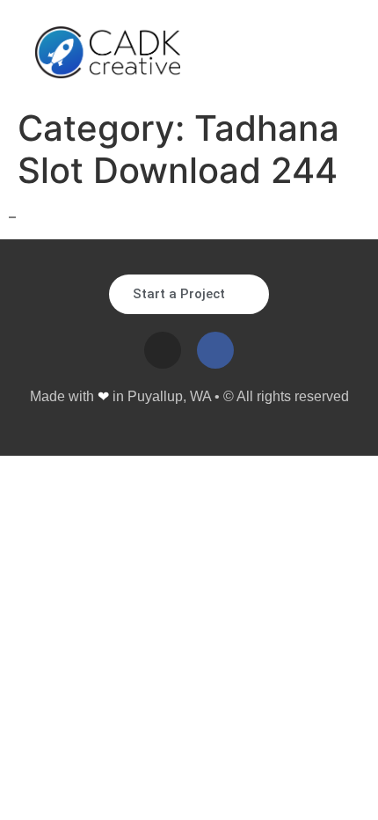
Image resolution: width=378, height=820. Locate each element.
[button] (330, 53)
